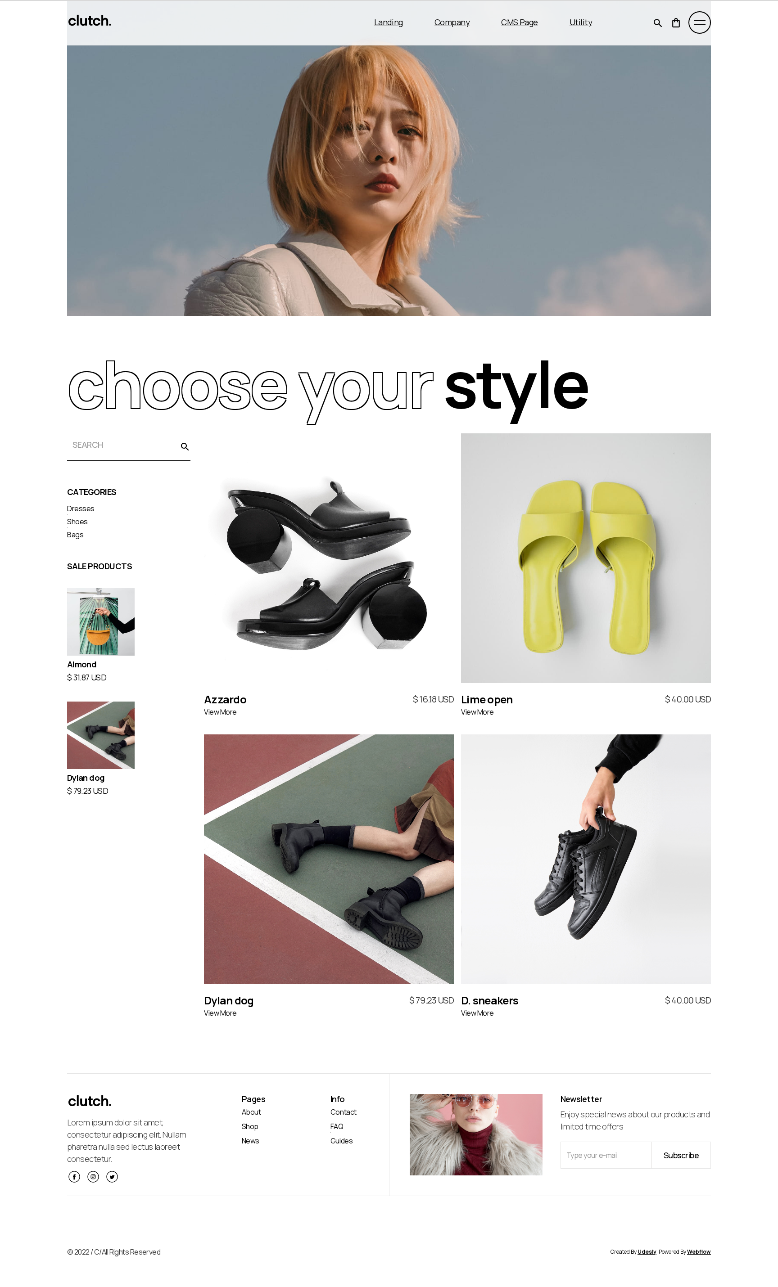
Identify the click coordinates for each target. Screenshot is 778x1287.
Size (296, 531)
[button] (386, 22)
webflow (699, 1252)
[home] (90, 23)
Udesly (647, 1252)
